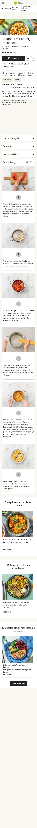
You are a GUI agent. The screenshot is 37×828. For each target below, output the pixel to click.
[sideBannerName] (18, 120)
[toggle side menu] (3, 3)
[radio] (2, 52)
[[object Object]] (28, 58)
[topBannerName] (18, 15)
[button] (18, 146)
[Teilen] (33, 58)
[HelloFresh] (18, 2)
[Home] (3, 8)
